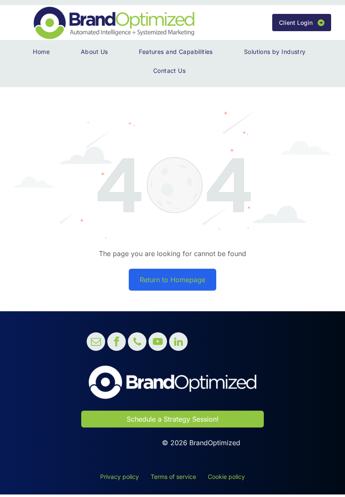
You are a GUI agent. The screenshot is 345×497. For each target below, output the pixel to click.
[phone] (137, 342)
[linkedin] (178, 342)
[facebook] (116, 342)
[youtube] (158, 342)
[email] (96, 342)
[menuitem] (44, 51)
